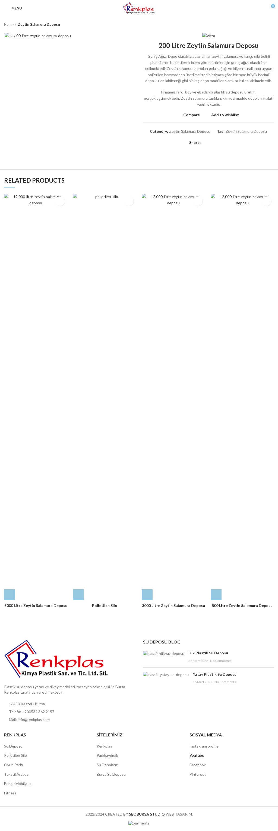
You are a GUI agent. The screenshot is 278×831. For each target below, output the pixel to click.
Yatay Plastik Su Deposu (214, 674)
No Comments (221, 661)
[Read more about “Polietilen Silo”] (78, 594)
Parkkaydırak (107, 755)
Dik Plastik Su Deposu (208, 653)
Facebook (197, 764)
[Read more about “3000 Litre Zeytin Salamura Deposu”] (147, 594)
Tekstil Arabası (16, 774)
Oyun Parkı (13, 764)
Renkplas (104, 746)
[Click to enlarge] (13, 30)
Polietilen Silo (104, 605)
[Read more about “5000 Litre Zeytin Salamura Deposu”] (9, 594)
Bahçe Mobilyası (17, 783)
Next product (271, 24)
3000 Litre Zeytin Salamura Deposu (173, 605)
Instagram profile (204, 746)
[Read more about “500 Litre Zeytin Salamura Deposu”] (216, 594)
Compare (191, 115)
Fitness (10, 793)
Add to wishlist (225, 115)
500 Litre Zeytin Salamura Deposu (242, 605)
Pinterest (197, 774)
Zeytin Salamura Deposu (39, 24)
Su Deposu (13, 746)
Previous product (260, 24)
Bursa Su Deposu (111, 774)
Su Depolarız (107, 764)
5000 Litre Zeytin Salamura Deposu (35, 605)
